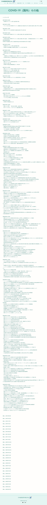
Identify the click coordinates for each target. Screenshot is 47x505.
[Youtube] (22, 502)
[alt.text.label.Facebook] (40, 1)
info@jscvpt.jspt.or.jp (23, 500)
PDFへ (4, 415)
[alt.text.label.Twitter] (41, 1)
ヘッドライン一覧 (6, 17)
